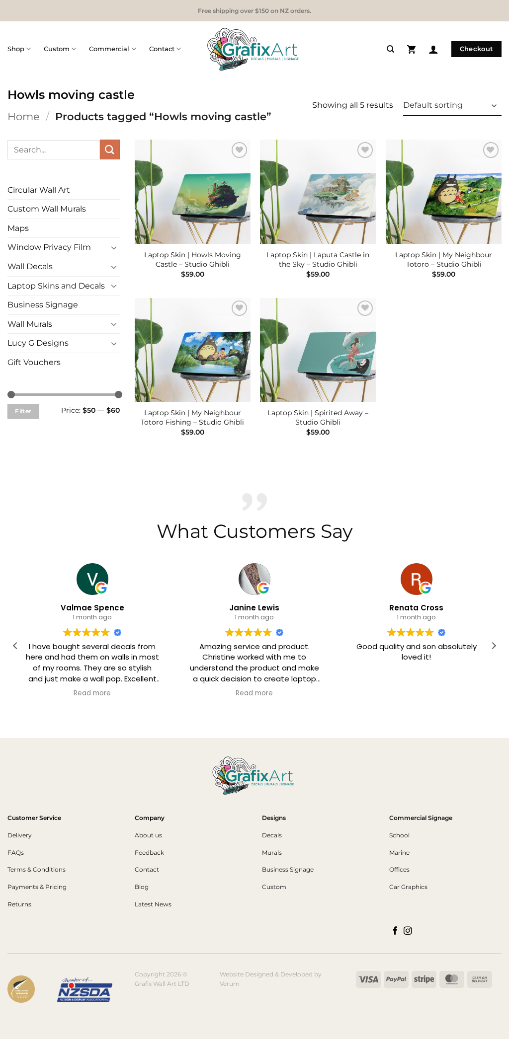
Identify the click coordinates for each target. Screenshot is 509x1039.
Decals (272, 835)
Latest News (153, 904)
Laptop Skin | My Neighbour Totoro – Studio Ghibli (443, 259)
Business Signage (42, 304)
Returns (19, 904)
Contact (161, 49)
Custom (57, 49)
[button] (411, 49)
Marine (399, 852)
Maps (18, 228)
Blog (142, 887)
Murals (272, 852)
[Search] (390, 49)
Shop (15, 49)
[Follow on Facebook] (395, 931)
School (399, 835)
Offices (399, 869)
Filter (23, 411)
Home (23, 116)
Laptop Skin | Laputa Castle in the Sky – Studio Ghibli (317, 259)
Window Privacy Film (49, 247)
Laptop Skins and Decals (56, 286)
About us (148, 835)
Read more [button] (92, 693)
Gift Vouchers (34, 362)
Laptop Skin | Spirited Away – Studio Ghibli (317, 417)
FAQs (15, 852)
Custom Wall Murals (46, 209)
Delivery (19, 835)
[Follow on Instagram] (408, 931)
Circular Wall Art (38, 190)
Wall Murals (29, 324)
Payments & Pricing (37, 887)
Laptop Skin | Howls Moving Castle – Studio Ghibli (192, 259)
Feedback (149, 852)
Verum (230, 983)
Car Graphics (408, 887)
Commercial (109, 49)
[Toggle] (114, 247)
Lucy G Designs (38, 343)
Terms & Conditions (36, 869)
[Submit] (110, 149)
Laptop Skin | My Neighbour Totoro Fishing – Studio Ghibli (192, 417)
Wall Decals (30, 266)
